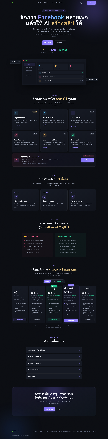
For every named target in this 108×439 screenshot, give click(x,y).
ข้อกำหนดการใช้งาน (77, 431)
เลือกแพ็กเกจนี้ (37, 319)
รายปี (58, 281)
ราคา (52, 2)
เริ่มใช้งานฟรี (91, 3)
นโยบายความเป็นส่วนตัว (65, 431)
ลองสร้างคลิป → (87, 160)
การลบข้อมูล (87, 431)
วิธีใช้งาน (46, 2)
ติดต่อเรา (94, 431)
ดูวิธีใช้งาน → (60, 42)
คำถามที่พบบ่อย (59, 2)
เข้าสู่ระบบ (81, 3)
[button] (25, 119)
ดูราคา (60, 409)
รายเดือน (47, 281)
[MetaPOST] (17, 3)
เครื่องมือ (39, 2)
